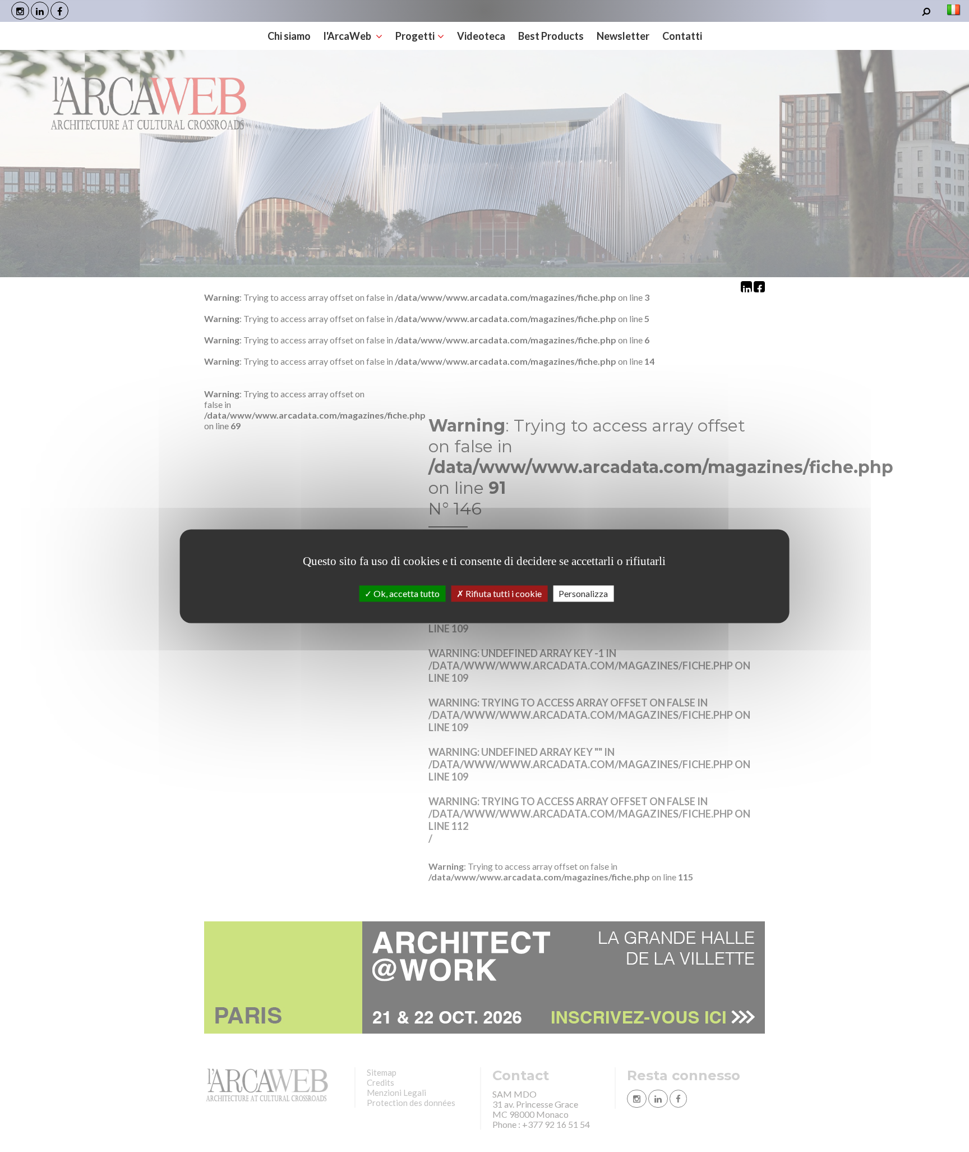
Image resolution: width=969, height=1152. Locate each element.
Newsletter (623, 36)
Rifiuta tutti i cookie (503, 593)
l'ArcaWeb (348, 36)
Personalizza (583, 593)
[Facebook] (59, 11)
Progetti (415, 36)
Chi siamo (289, 36)
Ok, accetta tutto (406, 593)
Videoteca (481, 36)
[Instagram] (20, 11)
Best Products (551, 36)
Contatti (682, 36)
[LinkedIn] (40, 11)
